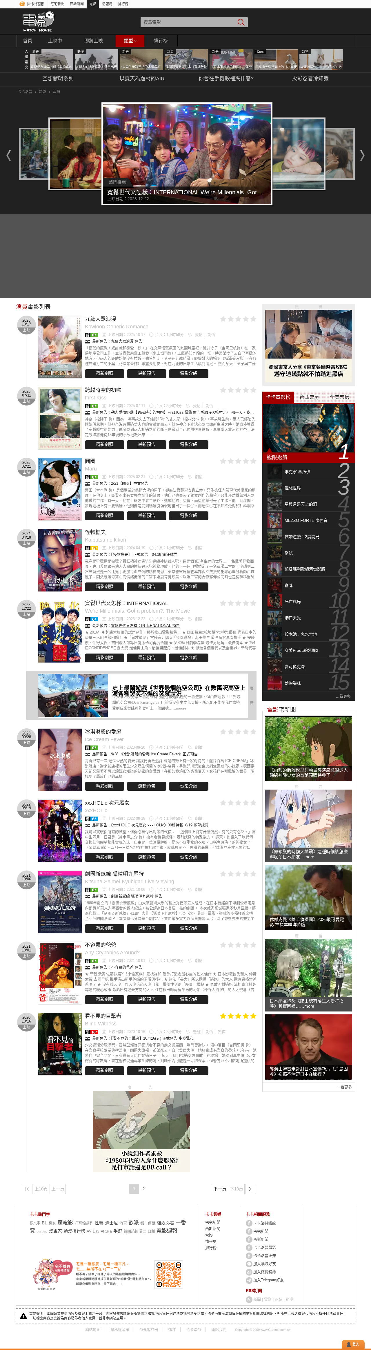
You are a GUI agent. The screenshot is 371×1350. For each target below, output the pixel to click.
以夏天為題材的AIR (142, 79)
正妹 (278, 1299)
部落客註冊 (148, 1329)
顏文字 (35, 1223)
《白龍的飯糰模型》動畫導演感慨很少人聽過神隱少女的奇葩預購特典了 (309, 773)
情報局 (107, 4)
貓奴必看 (165, 1222)
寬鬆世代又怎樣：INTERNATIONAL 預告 (145, 625)
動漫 (289, 1299)
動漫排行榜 (74, 1230)
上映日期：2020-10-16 (126, 1031)
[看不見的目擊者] (60, 1044)
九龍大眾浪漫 (100, 319)
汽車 (123, 1223)
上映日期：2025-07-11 (126, 405)
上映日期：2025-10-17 (126, 334)
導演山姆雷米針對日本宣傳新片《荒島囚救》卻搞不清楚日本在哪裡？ (309, 1071)
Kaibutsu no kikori (105, 540)
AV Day (93, 1231)
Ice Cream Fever (104, 739)
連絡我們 (218, 1329)
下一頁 (219, 1188)
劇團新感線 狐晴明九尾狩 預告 (136, 896)
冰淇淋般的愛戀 (103, 732)
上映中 (55, 40)
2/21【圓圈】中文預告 (129, 483)
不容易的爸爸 (100, 945)
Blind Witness (101, 1024)
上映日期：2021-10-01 (126, 960)
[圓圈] (60, 489)
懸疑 (197, 1031)
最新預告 (146, 373)
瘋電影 (65, 1223)
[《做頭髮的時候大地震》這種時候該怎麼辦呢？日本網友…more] (308, 846)
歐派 (133, 1223)
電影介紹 (188, 373)
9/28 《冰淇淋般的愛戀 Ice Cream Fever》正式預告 (154, 754)
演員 (56, 91)
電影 (92, 4)
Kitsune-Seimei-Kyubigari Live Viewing (129, 881)
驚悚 (221, 1031)
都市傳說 (147, 1223)
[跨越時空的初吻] (60, 418)
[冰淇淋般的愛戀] (60, 759)
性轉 (99, 1222)
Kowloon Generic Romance (116, 327)
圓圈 (90, 461)
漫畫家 (55, 1230)
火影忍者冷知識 (310, 79)
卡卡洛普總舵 (264, 1223)
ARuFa (106, 1231)
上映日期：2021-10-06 (126, 889)
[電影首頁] (38, 21)
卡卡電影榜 (278, 397)
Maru (91, 469)
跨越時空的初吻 (103, 390)
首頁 (27, 40)
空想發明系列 (58, 79)
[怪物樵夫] (60, 560)
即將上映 (93, 40)
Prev (7, 155)
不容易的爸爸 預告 (126, 967)
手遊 (117, 1230)
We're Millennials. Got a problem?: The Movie (137, 611)
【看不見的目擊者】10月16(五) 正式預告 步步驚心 (152, 1038)
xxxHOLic (96, 810)
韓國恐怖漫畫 (134, 1231)
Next (364, 155)
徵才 (172, 1329)
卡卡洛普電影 (264, 1247)
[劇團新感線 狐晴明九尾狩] (60, 902)
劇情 (211, 334)
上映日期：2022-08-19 (126, 818)
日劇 (151, 1231)
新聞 (257, 1299)
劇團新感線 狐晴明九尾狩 (114, 874)
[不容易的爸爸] (60, 973)
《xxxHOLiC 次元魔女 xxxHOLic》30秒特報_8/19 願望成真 (160, 825)
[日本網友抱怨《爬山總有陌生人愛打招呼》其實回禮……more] (308, 996)
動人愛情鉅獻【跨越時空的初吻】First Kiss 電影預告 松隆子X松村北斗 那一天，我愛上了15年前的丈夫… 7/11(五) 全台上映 (215, 412)
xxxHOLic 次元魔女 (107, 803)
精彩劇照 (104, 373)
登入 (355, 1344)
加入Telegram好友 (268, 1280)
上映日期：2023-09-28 (126, 747)
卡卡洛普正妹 (264, 1255)
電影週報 (167, 1231)
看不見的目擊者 (103, 1016)
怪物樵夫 (95, 532)
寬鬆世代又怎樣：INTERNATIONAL (126, 603)
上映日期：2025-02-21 (126, 477)
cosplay (42, 1231)
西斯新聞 (77, 4)
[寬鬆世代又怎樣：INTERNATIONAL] (60, 631)
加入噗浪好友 (264, 1264)
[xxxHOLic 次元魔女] (60, 830)
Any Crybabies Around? (112, 953)
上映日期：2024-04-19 (126, 548)
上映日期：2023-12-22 (126, 619)
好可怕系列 (83, 1223)
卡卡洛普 (24, 91)
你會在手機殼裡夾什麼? (226, 79)
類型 (128, 40)
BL (44, 1222)
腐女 (52, 1223)
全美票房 (340, 397)
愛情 (199, 334)
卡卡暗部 (193, 1329)
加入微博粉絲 (264, 1272)
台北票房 (309, 397)
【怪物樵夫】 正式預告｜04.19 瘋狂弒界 (144, 554)
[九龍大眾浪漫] (60, 347)
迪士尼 (111, 1222)
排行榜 (123, 4)
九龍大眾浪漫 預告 (126, 341)
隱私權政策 (119, 1329)
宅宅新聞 (57, 4)
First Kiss (95, 398)
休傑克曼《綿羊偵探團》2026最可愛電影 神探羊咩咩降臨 (307, 922)
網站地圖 (92, 1329)
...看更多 (343, 696)
